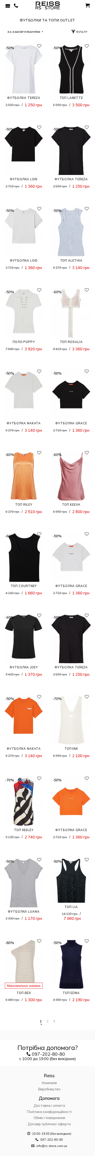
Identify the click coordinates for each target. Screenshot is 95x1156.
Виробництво (49, 1089)
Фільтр (81, 32)
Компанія (49, 1083)
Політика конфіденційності (49, 1112)
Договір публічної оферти (49, 1124)
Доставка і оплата (49, 1105)
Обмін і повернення (49, 1118)
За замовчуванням (24, 32)
